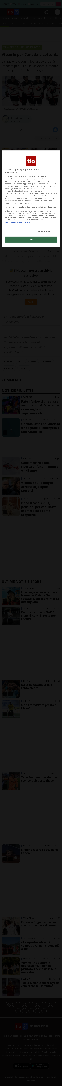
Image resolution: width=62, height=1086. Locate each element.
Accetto (31, 239)
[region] (31, 198)
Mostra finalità (45, 231)
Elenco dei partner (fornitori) (17, 222)
